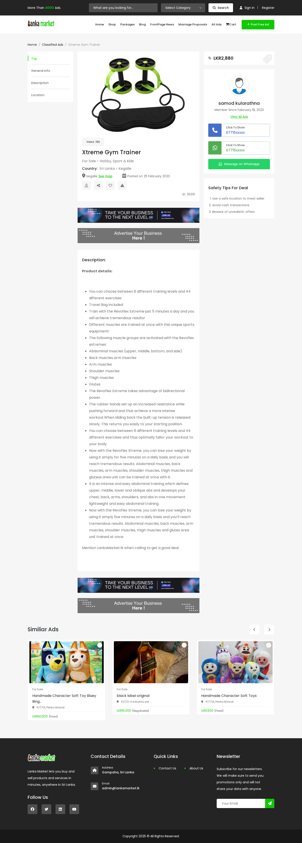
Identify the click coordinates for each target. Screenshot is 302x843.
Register (268, 8)
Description (40, 83)
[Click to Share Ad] (98, 185)
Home (99, 24)
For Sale (89, 161)
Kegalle (125, 168)
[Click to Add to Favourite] (110, 185)
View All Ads (239, 116)
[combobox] (183, 7)
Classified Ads (52, 44)
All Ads (217, 24)
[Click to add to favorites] (99, 645)
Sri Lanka (107, 168)
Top (34, 58)
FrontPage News (162, 24)
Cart (232, 24)
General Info (40, 71)
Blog (142, 24)
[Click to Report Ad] (122, 185)
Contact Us (167, 768)
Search (223, 8)
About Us (196, 768)
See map (105, 176)
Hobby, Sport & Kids (117, 161)
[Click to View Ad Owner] (86, 185)
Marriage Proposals (192, 24)
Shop (112, 24)
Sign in (249, 8)
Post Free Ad (260, 24)
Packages (127, 24)
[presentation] (85, 92)
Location (37, 95)
